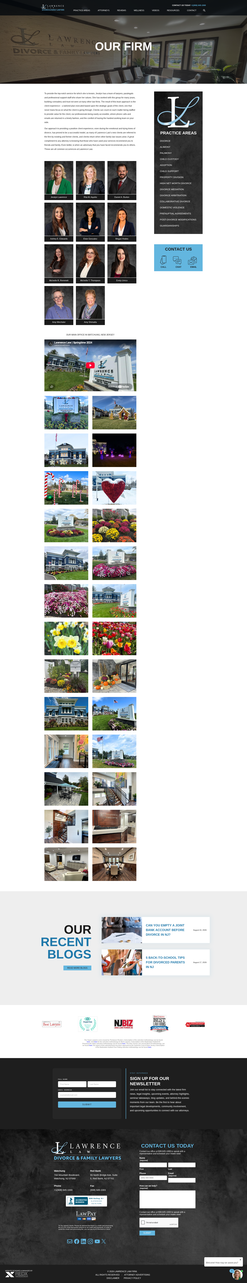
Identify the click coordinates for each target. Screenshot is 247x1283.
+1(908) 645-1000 (198, 5)
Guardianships (169, 225)
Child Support (169, 171)
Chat (178, 267)
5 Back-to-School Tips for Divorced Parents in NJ (165, 962)
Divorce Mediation (172, 189)
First (141, 1169)
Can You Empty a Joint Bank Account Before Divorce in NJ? (165, 930)
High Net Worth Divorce (176, 183)
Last (170, 1169)
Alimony (165, 147)
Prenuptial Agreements (175, 213)
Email (193, 267)
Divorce (165, 141)
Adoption (166, 165)
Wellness (139, 10)
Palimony (166, 153)
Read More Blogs (77, 968)
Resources (173, 10)
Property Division (171, 177)
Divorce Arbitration (173, 195)
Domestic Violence (172, 207)
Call (163, 267)
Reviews (121, 10)
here (88, 1042)
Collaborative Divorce (175, 201)
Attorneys (103, 10)
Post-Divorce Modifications (178, 219)
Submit (87, 1104)
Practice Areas (81, 10)
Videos (155, 10)
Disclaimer (113, 1278)
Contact (191, 10)
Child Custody (169, 159)
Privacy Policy (132, 1278)
